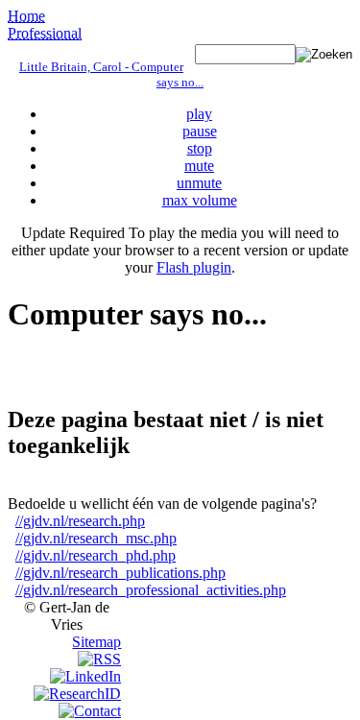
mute (199, 165)
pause (199, 131)
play (199, 114)
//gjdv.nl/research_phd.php (95, 555)
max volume (199, 200)
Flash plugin (193, 267)
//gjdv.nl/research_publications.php (120, 572)
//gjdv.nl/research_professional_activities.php (150, 590)
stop (199, 148)
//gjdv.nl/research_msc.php (96, 538)
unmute (199, 183)
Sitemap (96, 642)
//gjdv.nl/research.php (80, 521)
